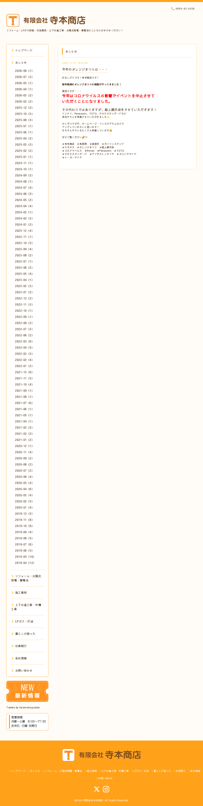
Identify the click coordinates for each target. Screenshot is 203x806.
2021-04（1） (24, 421)
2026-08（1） (24, 71)
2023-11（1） (24, 237)
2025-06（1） (24, 132)
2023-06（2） (24, 267)
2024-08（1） (24, 181)
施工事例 (21, 592)
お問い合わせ (24, 670)
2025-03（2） (24, 144)
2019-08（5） (24, 538)
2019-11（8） (24, 520)
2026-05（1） (24, 83)
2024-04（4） (24, 206)
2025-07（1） (24, 126)
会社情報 (21, 658)
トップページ (24, 50)
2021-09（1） (24, 390)
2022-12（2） (24, 298)
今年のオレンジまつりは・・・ (85, 69)
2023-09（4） (24, 249)
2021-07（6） (24, 403)
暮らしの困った (25, 634)
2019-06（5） (24, 550)
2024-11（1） (24, 163)
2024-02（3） (24, 218)
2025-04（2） (24, 138)
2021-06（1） (24, 409)
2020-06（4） (24, 477)
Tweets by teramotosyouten (23, 707)
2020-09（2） (24, 458)
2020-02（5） (24, 501)
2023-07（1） (24, 261)
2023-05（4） (24, 274)
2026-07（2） (24, 77)
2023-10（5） (24, 243)
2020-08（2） (24, 464)
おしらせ (21, 62)
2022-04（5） (24, 347)
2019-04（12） (25, 563)
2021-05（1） (24, 415)
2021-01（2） (24, 440)
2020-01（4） (24, 507)
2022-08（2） (24, 323)
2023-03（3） (24, 286)
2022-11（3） (24, 304)
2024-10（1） (24, 169)
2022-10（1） (24, 311)
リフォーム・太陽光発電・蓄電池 (26, 578)
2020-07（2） (24, 470)
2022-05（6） (24, 341)
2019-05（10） (25, 557)
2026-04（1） (24, 89)
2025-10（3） (24, 114)
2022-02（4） (24, 360)
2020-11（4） (24, 452)
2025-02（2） (24, 151)
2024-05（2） (24, 200)
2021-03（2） (24, 427)
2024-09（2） (24, 175)
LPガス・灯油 (24, 621)
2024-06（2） (24, 194)
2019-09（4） (24, 532)
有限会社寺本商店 (93, 800)
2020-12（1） (24, 446)
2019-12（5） (24, 514)
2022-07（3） (24, 329)
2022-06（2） (24, 335)
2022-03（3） (24, 354)
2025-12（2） (24, 108)
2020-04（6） (24, 489)
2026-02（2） (24, 101)
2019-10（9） (24, 526)
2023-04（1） (24, 280)
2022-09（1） (24, 317)
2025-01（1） (24, 157)
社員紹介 (21, 646)
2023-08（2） (24, 255)
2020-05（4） (24, 483)
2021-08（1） (24, 397)
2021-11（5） (24, 378)
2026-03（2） (24, 95)
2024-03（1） (24, 212)
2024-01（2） (24, 224)
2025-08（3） (24, 120)
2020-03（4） (24, 495)
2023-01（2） (24, 292)
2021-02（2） (24, 434)
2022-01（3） (24, 366)
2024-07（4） (24, 187)
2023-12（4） (24, 231)
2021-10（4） (24, 384)
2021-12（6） (24, 372)
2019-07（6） (24, 544)
